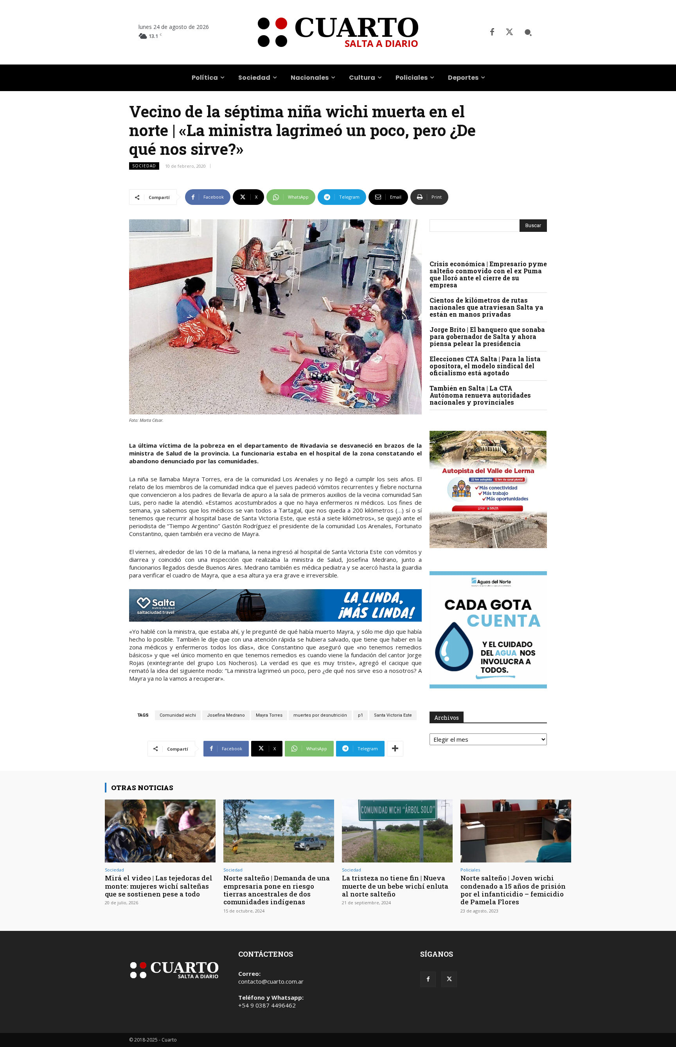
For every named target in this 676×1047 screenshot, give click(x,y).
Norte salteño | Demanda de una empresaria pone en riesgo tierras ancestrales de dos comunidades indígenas (276, 889)
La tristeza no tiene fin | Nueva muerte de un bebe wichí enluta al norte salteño (395, 885)
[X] (509, 32)
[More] (395, 749)
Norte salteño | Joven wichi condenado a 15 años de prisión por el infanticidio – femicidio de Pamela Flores (513, 889)
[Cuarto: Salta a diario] (337, 32)
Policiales (470, 870)
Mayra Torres (269, 715)
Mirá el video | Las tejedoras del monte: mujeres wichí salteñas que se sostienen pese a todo (158, 885)
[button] (528, 32)
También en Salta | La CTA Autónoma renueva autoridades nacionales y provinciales (480, 395)
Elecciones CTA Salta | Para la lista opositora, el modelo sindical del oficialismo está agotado (485, 366)
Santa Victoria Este (393, 715)
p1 (360, 715)
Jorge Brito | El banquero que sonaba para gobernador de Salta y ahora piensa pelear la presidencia (487, 336)
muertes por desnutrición (320, 715)
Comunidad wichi (178, 715)
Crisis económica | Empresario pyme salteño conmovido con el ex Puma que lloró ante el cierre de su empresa (488, 274)
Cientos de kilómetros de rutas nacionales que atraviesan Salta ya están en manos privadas (486, 307)
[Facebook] (492, 32)
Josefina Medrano (226, 715)
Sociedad (144, 166)
